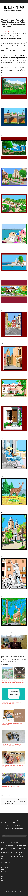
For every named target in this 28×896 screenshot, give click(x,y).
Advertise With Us (18, 891)
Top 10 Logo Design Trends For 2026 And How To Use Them (13, 845)
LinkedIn (3, 869)
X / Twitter (3, 880)
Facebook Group (4, 867)
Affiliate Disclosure (10, 891)
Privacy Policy (23, 889)
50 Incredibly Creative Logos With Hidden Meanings (11, 822)
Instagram (3, 876)
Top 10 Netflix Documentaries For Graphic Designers (12, 828)
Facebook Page (9, 803)
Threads (3, 874)
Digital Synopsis (14, 8)
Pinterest (3, 878)
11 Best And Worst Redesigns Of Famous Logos (11, 825)
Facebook (3, 864)
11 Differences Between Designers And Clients (10, 831)
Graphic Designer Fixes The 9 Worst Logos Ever (11, 820)
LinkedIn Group (4, 871)
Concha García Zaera (6, 32)
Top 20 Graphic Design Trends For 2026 (9, 842)
